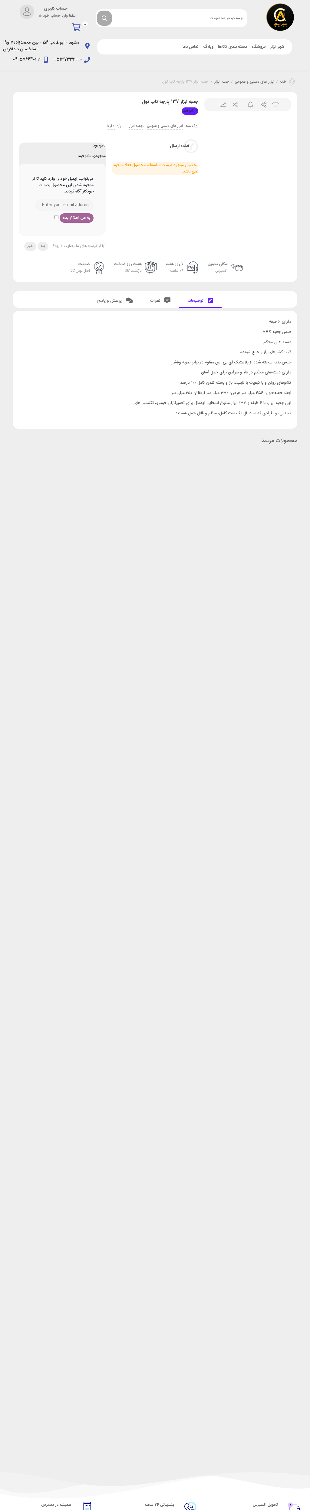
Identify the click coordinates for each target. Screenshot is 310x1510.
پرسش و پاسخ (110, 300)
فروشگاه (259, 47)
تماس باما (191, 47)
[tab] (200, 299)
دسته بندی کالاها (232, 47)
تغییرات (220, 104)
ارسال (261, 104)
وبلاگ (208, 47)
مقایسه (234, 104)
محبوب (275, 104)
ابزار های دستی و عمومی (254, 82)
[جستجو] (104, 18)
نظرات (155, 300)
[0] (78, 27)
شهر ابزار (277, 47)
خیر (30, 246)
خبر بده (247, 104)
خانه (283, 82)
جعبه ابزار (221, 82)
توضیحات (196, 300)
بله (43, 246)
